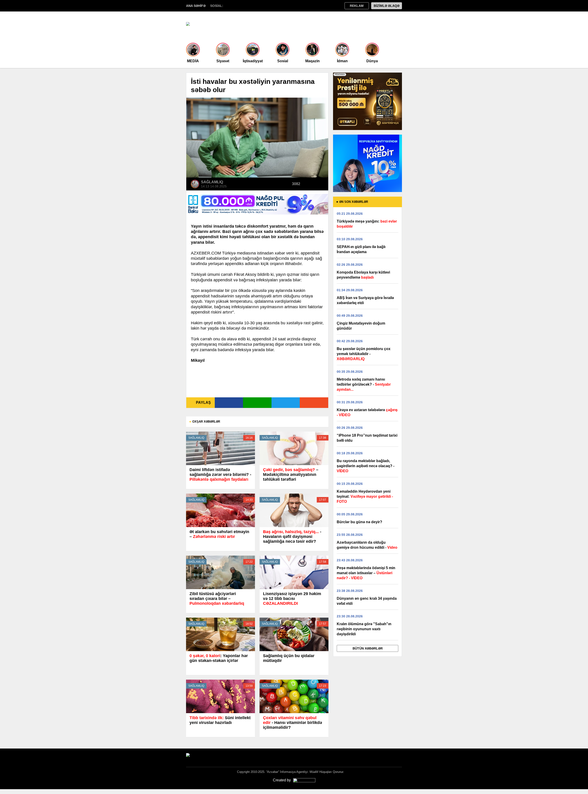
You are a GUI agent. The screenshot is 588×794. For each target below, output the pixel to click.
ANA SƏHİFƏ (196, 6)
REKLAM (357, 6)
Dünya (372, 61)
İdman (342, 61)
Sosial (282, 61)
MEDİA (193, 61)
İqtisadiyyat (253, 61)
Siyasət (222, 61)
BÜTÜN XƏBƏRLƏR (368, 648)
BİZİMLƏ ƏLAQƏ (386, 6)
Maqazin (312, 61)
